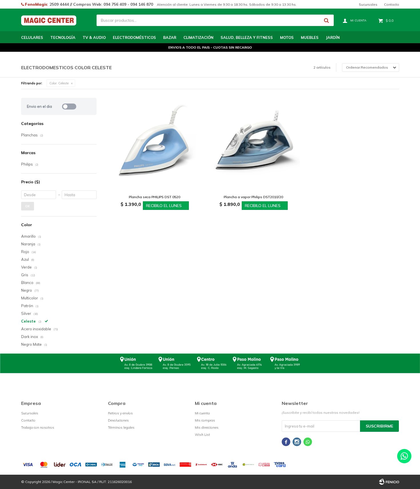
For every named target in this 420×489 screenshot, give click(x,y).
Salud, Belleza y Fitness (247, 37)
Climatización (198, 37)
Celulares (32, 37)
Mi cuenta (202, 413)
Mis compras (205, 420)
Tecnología (62, 37)
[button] (326, 20)
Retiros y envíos (120, 413)
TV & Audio (94, 37)
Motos (287, 37)
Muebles (310, 37)
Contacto (391, 4)
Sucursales (368, 4)
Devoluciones (118, 420)
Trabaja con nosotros (37, 427)
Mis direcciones (207, 427)
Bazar (169, 37)
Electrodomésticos (134, 37)
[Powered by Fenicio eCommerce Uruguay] (389, 482)
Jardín (333, 37)
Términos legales (121, 427)
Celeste (59, 83)
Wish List (202, 434)
